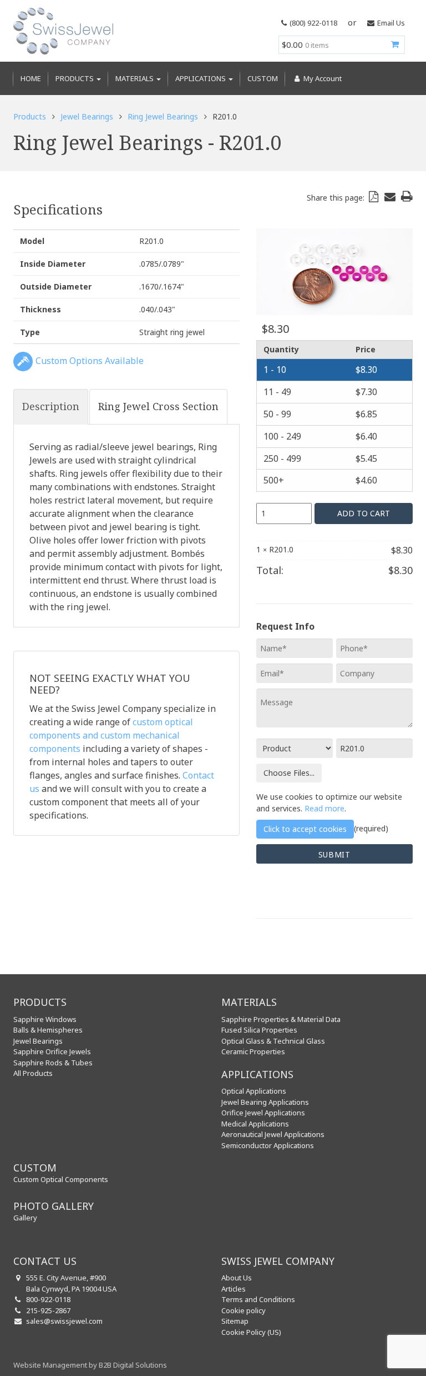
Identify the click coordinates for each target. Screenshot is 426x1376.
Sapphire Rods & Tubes (53, 1063)
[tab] (50, 407)
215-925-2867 (48, 1310)
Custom (262, 78)
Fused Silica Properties (259, 1030)
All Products (33, 1073)
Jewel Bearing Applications (265, 1102)
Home (31, 78)
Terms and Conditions (258, 1299)
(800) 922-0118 (313, 23)
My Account (322, 78)
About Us (236, 1278)
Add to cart (363, 513)
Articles (233, 1289)
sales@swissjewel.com (64, 1321)
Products (75, 78)
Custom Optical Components (60, 1179)
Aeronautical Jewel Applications (272, 1134)
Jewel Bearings (86, 116)
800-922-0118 (48, 1299)
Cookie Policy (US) (251, 1332)
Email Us (391, 23)
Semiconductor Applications (267, 1145)
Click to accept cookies (305, 829)
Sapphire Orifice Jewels (52, 1051)
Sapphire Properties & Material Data (281, 1019)
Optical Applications (253, 1091)
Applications (201, 78)
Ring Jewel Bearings (163, 116)
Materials (135, 78)
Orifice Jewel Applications (263, 1113)
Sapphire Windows (45, 1019)
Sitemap (234, 1321)
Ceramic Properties (253, 1051)
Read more (324, 808)
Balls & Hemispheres (48, 1030)
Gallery (25, 1218)
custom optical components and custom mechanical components (111, 735)
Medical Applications (255, 1124)
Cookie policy (243, 1310)
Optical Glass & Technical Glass (273, 1041)
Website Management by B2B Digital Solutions (90, 1365)
